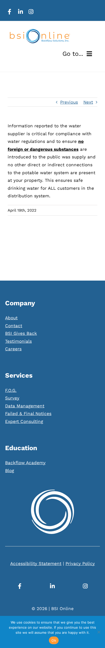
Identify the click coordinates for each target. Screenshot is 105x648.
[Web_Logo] (39, 30)
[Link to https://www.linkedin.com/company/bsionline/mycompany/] (20, 12)
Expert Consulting (24, 421)
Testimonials (18, 341)
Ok (53, 640)
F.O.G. (11, 390)
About (11, 317)
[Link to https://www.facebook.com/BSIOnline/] (9, 12)
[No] (98, 632)
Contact (13, 325)
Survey (12, 398)
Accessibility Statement (35, 563)
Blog (9, 470)
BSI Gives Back (21, 333)
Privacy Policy (80, 563)
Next (88, 102)
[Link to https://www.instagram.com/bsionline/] (31, 12)
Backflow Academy (25, 462)
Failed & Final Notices (28, 413)
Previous (69, 102)
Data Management (24, 405)
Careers (13, 348)
